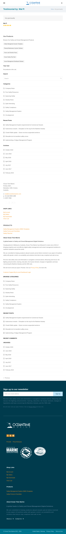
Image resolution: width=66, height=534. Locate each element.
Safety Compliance (10, 107)
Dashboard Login (26, 272)
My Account (6, 212)
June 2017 (8, 169)
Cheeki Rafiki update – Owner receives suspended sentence (22, 132)
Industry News (9, 100)
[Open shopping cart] (62, 3)
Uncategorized (9, 115)
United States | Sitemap (38, 531)
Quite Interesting (10, 103)
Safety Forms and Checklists (11, 231)
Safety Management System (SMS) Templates (16, 229)
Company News (10, 88)
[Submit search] (61, 78)
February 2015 (9, 173)
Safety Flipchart (7, 233)
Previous (6, 378)
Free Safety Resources (12, 92)
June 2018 (8, 154)
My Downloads (7, 216)
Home (52, 9)
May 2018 (8, 157)
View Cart (6, 218)
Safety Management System (13, 111)
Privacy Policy (35, 267)
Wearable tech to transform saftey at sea (16, 136)
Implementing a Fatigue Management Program (18, 140)
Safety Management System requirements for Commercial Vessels (24, 125)
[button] (4, 3)
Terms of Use (59, 531)
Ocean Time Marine (10, 531)
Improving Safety (10, 96)
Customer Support (8, 272)
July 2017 (8, 165)
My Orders (6, 214)
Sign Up (58, 394)
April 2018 (8, 161)
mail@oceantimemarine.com (13, 194)
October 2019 (9, 150)
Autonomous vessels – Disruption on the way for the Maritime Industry (25, 128)
